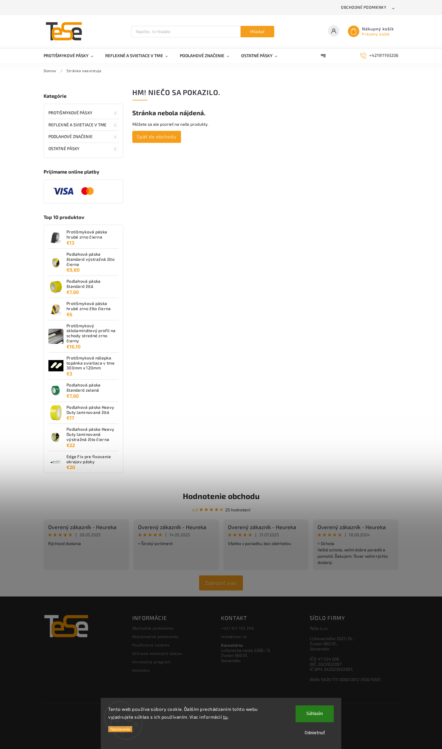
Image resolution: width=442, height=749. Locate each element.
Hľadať (257, 31)
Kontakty (141, 670)
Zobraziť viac (221, 583)
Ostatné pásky (63, 148)
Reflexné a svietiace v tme (77, 124)
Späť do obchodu (156, 136)
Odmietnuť (315, 733)
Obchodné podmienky (363, 7)
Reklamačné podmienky (155, 636)
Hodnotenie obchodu (221, 496)
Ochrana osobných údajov (157, 653)
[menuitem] (71, 55)
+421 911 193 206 (237, 628)
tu (225, 717)
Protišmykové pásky (70, 112)
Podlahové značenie (70, 136)
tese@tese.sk (234, 636)
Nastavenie (120, 729)
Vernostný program (151, 661)
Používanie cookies (151, 645)
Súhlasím (314, 713)
